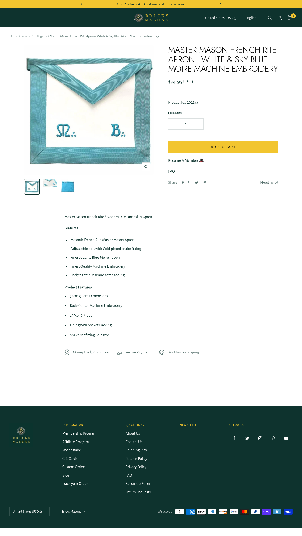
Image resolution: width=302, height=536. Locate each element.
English (250, 18)
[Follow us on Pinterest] (273, 438)
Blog (65, 475)
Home (13, 36)
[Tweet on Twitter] (197, 182)
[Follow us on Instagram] (260, 438)
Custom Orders (73, 467)
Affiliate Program (75, 442)
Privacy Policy (136, 467)
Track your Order (75, 484)
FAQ (171, 171)
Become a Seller (138, 484)
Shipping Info (136, 450)
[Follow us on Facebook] (234, 438)
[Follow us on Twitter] (247, 438)
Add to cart (223, 147)
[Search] (270, 18)
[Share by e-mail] (204, 182)
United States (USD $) (221, 18)
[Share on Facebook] (183, 182)
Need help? (269, 182)
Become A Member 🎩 (186, 160)
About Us (133, 433)
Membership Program (79, 433)
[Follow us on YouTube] (286, 438)
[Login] (280, 18)
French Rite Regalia (34, 36)
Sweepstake (71, 450)
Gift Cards (69, 459)
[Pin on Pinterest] (189, 182)
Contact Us (134, 442)
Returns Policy (136, 459)
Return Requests (138, 492)
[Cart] (290, 17)
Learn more (176, 4)
